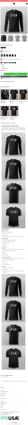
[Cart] (26, 3)
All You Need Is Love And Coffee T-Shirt (13, 118)
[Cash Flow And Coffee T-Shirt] (23, 94)
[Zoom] (1, 33)
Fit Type (2, 49)
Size (1, 57)
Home (1, 43)
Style (2, 52)
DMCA (2, 405)
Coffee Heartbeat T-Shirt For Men (14, 101)
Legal (1, 407)
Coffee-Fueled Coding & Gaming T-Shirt (4, 101)
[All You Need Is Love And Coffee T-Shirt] (14, 111)
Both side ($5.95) (4, 68)
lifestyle (13, 81)
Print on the (2, 64)
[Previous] (2, 20)
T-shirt (8, 43)
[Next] (26, 20)
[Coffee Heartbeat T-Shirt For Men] (14, 94)
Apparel (4, 43)
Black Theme (12, 43)
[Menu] (1, 4)
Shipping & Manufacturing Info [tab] (10, 123)
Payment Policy (3, 404)
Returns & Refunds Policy (4, 391)
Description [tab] (3, 123)
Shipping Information (4, 402)
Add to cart (16, 73)
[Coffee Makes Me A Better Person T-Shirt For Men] (5, 111)
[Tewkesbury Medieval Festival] (14, 3)
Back (3, 67)
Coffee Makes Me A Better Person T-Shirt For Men (4, 118)
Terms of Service (3, 394)
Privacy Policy (3, 393)
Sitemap (2, 396)
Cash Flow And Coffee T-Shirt (23, 101)
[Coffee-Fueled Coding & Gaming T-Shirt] (5, 94)
